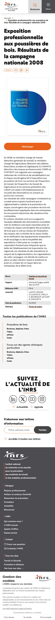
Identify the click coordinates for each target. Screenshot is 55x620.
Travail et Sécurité (12, 560)
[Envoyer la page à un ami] (16, 70)
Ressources (9, 509)
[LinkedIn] (13, 399)
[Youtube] (32, 399)
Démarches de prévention (16, 498)
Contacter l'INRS (15, 548)
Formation (9, 501)
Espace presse (10, 532)
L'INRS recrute (11, 525)
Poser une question (16, 544)
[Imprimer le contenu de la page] (21, 70)
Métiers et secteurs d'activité (17, 494)
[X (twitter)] (23, 399)
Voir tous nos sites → (14, 568)
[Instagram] (42, 399)
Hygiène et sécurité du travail (38, 277)
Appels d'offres (11, 528)
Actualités (8, 505)
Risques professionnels (15, 490)
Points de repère (35, 306)
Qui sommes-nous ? (13, 521)
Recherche (35, 9)
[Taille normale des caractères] (27, 70)
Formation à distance (14, 564)
